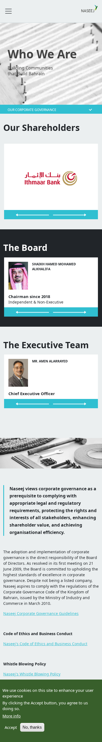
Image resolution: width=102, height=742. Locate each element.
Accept (11, 727)
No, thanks (32, 727)
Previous (27, 214)
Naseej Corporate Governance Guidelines (41, 613)
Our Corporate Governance (32, 109)
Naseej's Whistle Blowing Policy (31, 674)
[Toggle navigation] (8, 11)
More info (11, 716)
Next (74, 214)
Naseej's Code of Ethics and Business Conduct (45, 643)
